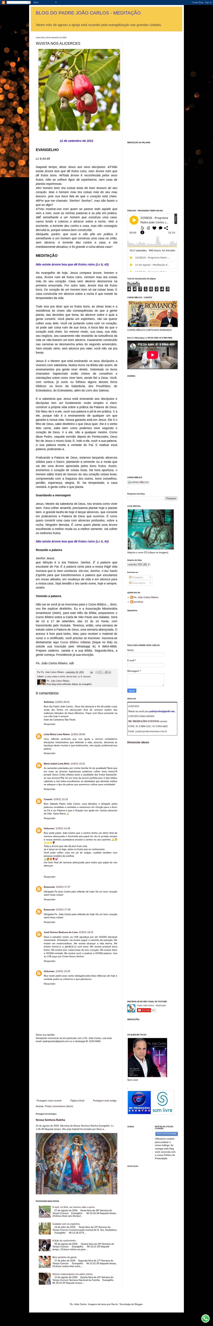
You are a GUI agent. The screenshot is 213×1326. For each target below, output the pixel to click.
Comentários (138, 583)
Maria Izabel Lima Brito (57, 763)
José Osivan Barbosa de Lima (61, 932)
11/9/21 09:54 (78, 734)
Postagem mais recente (49, 1100)
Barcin (114, 1304)
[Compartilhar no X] (103, 672)
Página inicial (77, 1100)
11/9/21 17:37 (63, 887)
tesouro (87, 676)
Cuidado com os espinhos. (66, 1224)
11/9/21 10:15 (78, 763)
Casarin (48, 799)
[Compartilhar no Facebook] (106, 672)
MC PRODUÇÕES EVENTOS (143, 721)
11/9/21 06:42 (62, 702)
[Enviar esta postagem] (91, 672)
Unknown (49, 828)
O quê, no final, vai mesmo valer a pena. (73, 1207)
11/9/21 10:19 (60, 799)
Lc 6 (80, 676)
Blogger (139, 1304)
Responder (49, 724)
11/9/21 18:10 (86, 932)
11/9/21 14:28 (63, 828)
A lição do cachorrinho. (64, 1240)
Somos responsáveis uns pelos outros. (72, 1274)
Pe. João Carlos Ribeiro (146, 597)
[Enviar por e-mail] (97, 672)
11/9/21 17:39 (63, 909)
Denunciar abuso (138, 742)
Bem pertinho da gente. (64, 1257)
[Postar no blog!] (100, 672)
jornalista (138, 601)
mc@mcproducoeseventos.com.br (151, 731)
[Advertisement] (76, 1071)
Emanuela (49, 887)
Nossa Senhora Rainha (50, 1119)
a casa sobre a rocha (55, 676)
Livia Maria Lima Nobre (57, 734)
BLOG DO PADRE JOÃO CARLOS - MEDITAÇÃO (88, 12)
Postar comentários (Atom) (59, 1106)
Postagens (137, 577)
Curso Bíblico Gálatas (75, 642)
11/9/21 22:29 (63, 971)
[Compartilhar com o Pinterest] (109, 672)
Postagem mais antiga (104, 1100)
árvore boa (71, 676)
